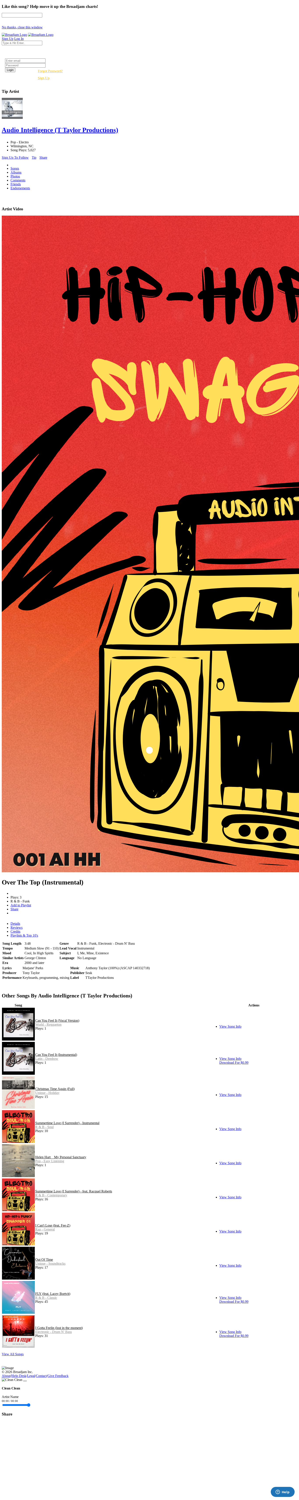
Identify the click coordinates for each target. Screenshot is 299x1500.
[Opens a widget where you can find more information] (283, 1492)
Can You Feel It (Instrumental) (56, 1055)
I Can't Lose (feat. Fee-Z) (52, 1225)
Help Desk (18, 1376)
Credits (15, 931)
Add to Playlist (21, 905)
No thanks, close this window (22, 27)
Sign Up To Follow (15, 157)
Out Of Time (44, 1259)
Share (43, 157)
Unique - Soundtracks (50, 1263)
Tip (34, 157)
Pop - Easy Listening (49, 1161)
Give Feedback (58, 1376)
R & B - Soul (44, 1127)
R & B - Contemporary (51, 1195)
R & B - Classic (46, 1298)
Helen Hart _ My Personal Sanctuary (60, 1157)
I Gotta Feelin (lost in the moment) (59, 1328)
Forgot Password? (50, 71)
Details (15, 923)
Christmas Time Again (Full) (55, 1089)
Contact (41, 1376)
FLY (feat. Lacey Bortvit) (52, 1294)
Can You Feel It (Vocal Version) (57, 1020)
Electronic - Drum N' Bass (53, 1332)
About (6, 1376)
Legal (31, 1376)
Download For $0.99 (233, 1062)
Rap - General (45, 1229)
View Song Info (230, 1026)
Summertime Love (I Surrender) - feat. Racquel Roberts (73, 1191)
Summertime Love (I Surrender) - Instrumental (67, 1123)
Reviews (17, 927)
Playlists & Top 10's (24, 935)
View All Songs (13, 1354)
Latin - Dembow (46, 1058)
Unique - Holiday (47, 1093)
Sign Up (43, 78)
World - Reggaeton (48, 1024)
